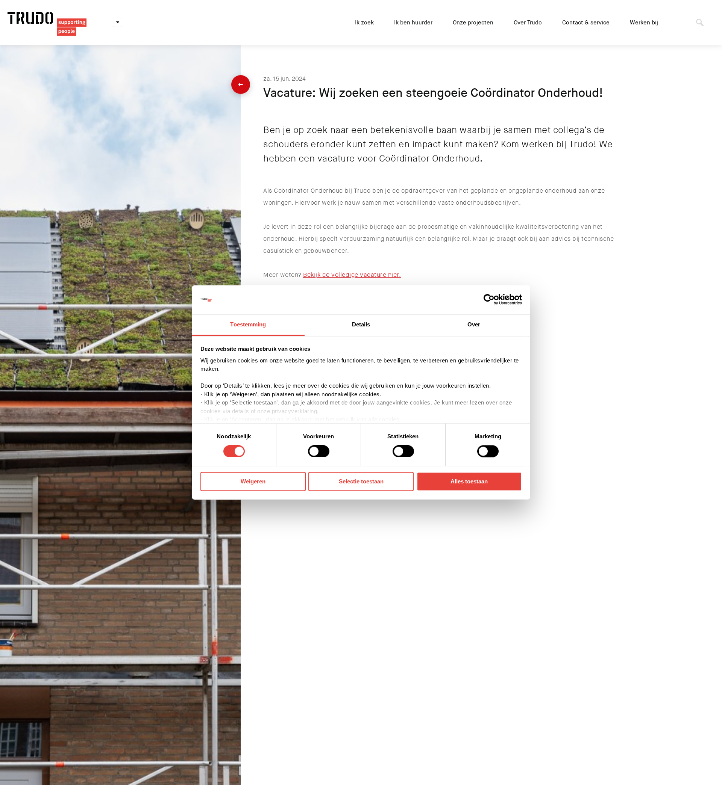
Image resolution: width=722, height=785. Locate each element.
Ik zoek (364, 22)
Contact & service (586, 22)
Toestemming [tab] (248, 324)
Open (117, 22)
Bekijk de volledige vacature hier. (352, 275)
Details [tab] (361, 324)
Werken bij (644, 22)
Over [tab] (473, 324)
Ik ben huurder (413, 22)
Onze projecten (473, 22)
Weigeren (253, 481)
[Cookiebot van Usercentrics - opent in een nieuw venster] (489, 299)
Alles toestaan (469, 481)
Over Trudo (528, 22)
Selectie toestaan (361, 481)
